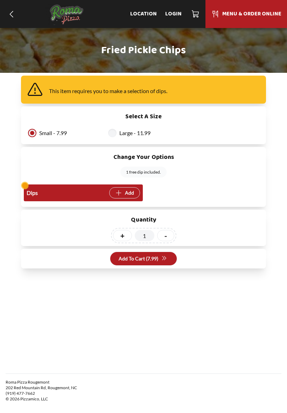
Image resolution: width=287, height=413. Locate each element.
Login (173, 14)
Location (143, 14)
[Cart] (195, 14)
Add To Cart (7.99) (138, 258)
